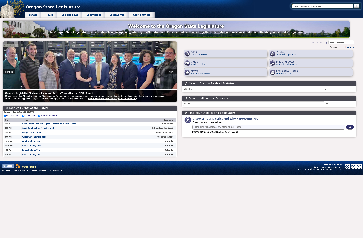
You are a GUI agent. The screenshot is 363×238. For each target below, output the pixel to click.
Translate (350, 47)
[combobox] (322, 6)
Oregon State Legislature (53, 7)
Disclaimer (5, 170)
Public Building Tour (31, 141)
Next (171, 71)
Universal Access (19, 170)
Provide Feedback (46, 170)
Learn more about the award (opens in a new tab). (112, 98)
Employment (32, 170)
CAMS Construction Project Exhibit (38, 128)
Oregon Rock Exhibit (31, 132)
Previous (9, 71)
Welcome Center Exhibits (34, 137)
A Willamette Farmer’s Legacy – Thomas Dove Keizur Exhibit (49, 123)
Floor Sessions (13, 115)
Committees (30, 115)
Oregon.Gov (59, 170)
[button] (356, 6)
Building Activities (49, 115)
